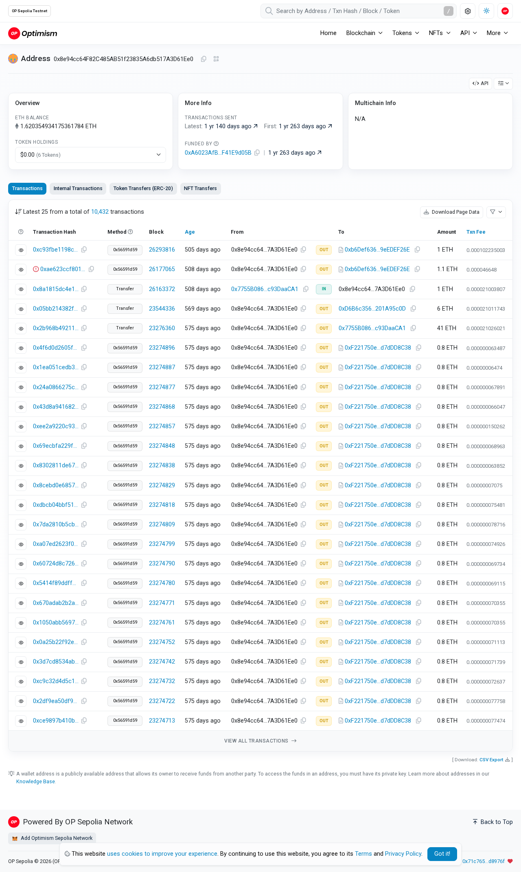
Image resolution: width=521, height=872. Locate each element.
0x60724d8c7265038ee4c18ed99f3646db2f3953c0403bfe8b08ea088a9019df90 (56, 563)
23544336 (162, 308)
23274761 (162, 622)
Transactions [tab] (27, 188)
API (484, 83)
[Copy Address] (203, 59)
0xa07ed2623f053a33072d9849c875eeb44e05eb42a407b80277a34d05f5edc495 (56, 544)
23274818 (162, 505)
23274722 (162, 701)
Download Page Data (455, 212)
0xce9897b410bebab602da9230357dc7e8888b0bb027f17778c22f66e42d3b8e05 (56, 720)
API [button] (465, 33)
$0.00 (40, 154)
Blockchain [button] (360, 33)
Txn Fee (476, 232)
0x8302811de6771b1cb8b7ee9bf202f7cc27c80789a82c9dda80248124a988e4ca (56, 465)
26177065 (162, 269)
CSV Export (491, 759)
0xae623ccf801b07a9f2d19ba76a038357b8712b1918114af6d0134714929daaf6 (63, 269)
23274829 (162, 485)
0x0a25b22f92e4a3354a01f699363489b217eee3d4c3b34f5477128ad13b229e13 (56, 642)
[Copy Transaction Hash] (84, 249)
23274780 (162, 583)
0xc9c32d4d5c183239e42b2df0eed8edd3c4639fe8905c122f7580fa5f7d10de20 (56, 681)
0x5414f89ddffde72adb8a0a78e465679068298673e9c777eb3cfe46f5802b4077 (56, 583)
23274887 (162, 367)
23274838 (162, 465)
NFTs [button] (436, 33)
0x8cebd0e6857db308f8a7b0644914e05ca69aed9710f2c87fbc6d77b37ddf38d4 (56, 485)
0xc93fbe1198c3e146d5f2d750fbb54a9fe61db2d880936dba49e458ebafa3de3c (56, 249)
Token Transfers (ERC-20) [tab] (143, 188)
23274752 (162, 642)
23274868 (162, 406)
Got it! (442, 853)
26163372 (162, 289)
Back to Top (496, 822)
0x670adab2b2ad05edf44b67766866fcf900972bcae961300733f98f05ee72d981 (56, 603)
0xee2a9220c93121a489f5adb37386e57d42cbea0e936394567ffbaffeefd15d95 (56, 426)
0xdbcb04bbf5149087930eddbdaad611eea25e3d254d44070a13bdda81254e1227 (56, 505)
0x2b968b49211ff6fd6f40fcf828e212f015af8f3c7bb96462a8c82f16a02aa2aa (56, 328)
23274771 (162, 603)
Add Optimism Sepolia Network (56, 838)
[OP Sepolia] (32, 33)
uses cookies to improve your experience (162, 853)
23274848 (162, 446)
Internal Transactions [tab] (78, 188)
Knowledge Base (35, 781)
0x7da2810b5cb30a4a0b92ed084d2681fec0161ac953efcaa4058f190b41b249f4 (56, 524)
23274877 (162, 387)
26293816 (162, 249)
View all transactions (257, 741)
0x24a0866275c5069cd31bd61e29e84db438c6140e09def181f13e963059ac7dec (56, 387)
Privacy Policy (403, 853)
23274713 (162, 720)
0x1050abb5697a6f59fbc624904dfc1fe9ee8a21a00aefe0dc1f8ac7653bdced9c (56, 622)
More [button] (494, 33)
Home (328, 33)
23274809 (162, 524)
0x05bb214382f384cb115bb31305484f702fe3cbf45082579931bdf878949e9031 (56, 308)
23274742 (162, 661)
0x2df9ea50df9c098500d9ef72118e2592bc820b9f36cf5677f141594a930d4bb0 (56, 701)
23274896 (162, 347)
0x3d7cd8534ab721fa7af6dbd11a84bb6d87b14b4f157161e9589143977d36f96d (56, 661)
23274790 (162, 563)
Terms (363, 853)
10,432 (100, 211)
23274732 (162, 681)
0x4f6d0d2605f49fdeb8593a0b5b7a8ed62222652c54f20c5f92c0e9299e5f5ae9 (56, 347)
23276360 (162, 328)
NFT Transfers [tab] (200, 188)
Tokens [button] (402, 33)
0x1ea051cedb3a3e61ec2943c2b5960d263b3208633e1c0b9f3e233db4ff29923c (56, 367)
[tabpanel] (260, 475)
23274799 (162, 544)
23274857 (162, 426)
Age (190, 232)
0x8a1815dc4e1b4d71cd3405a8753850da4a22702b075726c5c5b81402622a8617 (56, 289)
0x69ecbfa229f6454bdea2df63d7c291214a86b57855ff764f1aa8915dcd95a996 (56, 446)
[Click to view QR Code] (216, 59)
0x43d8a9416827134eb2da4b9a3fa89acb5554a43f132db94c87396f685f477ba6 (56, 406)
